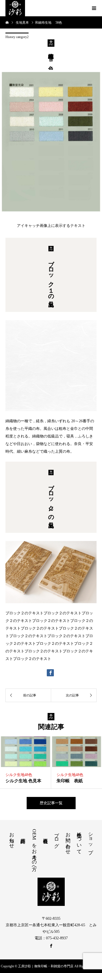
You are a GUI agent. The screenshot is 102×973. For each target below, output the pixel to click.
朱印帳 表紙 (70, 780)
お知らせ (11, 837)
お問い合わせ (68, 840)
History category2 (17, 37)
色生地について (79, 840)
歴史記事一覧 (51, 803)
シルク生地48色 (18, 775)
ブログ (56, 837)
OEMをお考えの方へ (34, 848)
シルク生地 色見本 (23, 780)
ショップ (90, 840)
